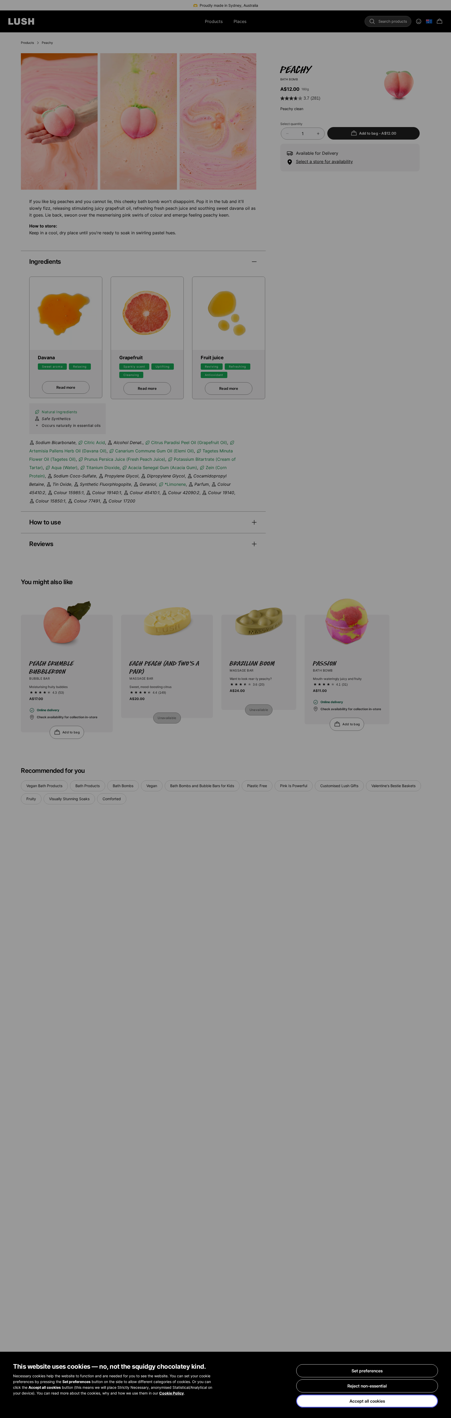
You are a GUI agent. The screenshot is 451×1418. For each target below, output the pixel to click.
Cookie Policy (171, 1393)
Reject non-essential (367, 1386)
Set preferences (367, 1370)
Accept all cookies (367, 1401)
